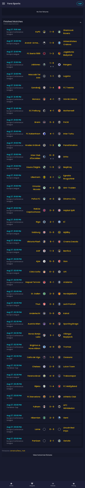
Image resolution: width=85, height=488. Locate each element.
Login (80, 3)
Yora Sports (13, 3)
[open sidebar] (3, 3)
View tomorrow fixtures (42, 455)
